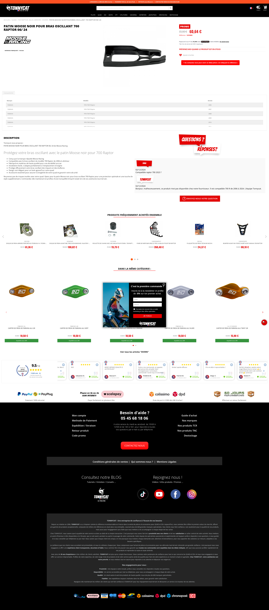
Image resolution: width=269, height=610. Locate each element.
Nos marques (189, 420)
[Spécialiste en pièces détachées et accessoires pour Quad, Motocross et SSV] (18, 8)
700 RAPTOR (23, 20)
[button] (94, 55)
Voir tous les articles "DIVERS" (134, 352)
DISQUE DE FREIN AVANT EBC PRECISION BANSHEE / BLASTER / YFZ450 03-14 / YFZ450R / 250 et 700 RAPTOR (69, 243)
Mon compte (79, 415)
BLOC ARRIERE (35, 20)
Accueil (7, 20)
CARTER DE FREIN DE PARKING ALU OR (21, 328)
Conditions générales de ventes (110, 461)
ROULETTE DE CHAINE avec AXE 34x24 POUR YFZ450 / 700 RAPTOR (113, 243)
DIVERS (45, 20)
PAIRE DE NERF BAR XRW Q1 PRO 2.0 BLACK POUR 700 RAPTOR (156, 243)
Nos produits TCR (187, 425)
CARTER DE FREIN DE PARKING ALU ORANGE (126, 328)
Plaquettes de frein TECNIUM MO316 (199, 243)
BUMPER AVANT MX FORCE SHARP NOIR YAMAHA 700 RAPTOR (242, 243)
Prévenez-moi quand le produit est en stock (200, 49)
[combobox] (134, 8)
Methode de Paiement (84, 420)
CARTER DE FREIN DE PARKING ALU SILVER (179, 328)
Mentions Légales (166, 461)
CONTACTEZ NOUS (134, 445)
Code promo (79, 435)
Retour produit (80, 430)
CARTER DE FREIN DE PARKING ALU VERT (74, 328)
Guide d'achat (189, 415)
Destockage (190, 435)
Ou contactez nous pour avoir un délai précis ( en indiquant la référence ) (210, 63)
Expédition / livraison (84, 425)
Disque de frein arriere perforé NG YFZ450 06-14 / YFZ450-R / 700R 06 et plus (26, 243)
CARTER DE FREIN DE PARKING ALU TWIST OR (232, 328)
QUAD (14, 20)
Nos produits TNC (187, 430)
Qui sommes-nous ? (142, 461)
